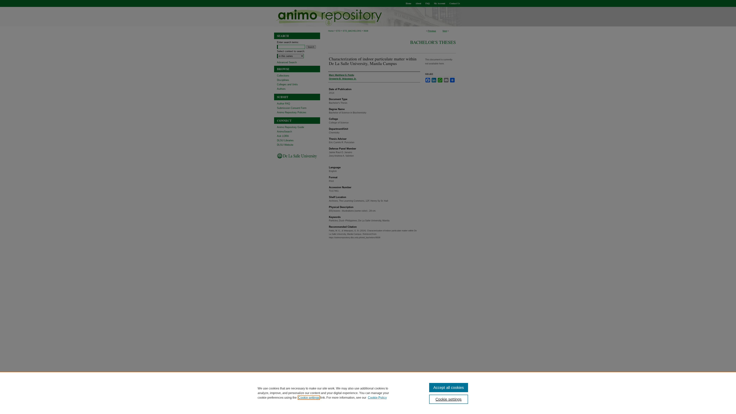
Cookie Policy (377, 397)
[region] (368, 393)
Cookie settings (308, 397)
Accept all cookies (448, 387)
